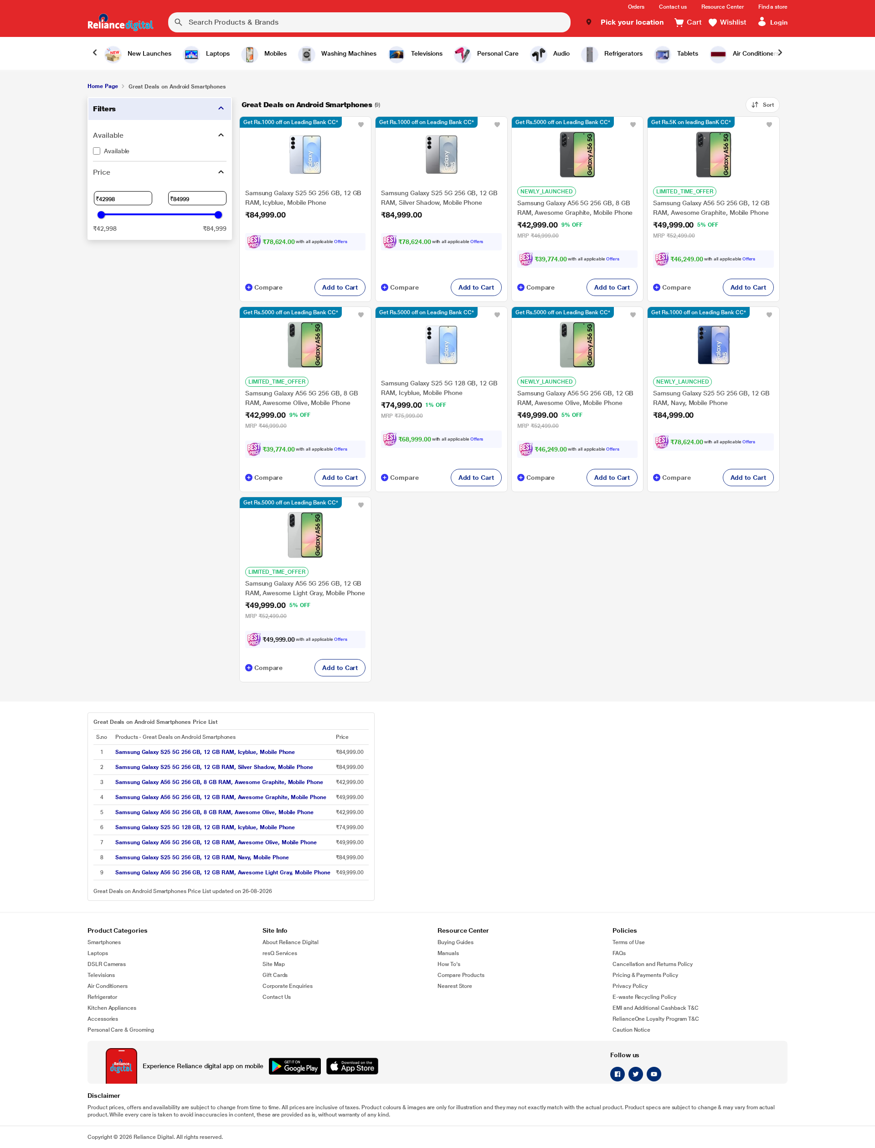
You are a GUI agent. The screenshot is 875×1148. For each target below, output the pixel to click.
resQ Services (279, 953)
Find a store (773, 7)
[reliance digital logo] (121, 22)
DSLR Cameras (107, 964)
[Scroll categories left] (95, 53)
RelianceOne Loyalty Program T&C (655, 1019)
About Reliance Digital (290, 942)
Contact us (672, 7)
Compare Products (461, 975)
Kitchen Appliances (112, 1008)
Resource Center (722, 7)
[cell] (222, 752)
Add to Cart (340, 287)
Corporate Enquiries (287, 986)
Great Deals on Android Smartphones (307, 104)
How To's (449, 964)
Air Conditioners (108, 986)
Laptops (98, 953)
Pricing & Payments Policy (645, 975)
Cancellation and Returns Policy (652, 964)
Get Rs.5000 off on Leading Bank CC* (562, 122)
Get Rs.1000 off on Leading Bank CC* (290, 122)
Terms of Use (628, 942)
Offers (340, 241)
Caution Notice (631, 1030)
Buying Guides (456, 942)
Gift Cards (275, 975)
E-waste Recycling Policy (644, 997)
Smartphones (104, 942)
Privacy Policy (630, 986)
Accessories (103, 1019)
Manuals (448, 953)
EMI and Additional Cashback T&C (655, 1008)
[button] (624, 22)
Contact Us (276, 997)
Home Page (103, 86)
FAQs (619, 953)
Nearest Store (455, 986)
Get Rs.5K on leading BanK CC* (691, 122)
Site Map (273, 964)
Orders (636, 7)
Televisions (101, 975)
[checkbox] (159, 151)
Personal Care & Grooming (121, 1030)
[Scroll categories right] (780, 53)
